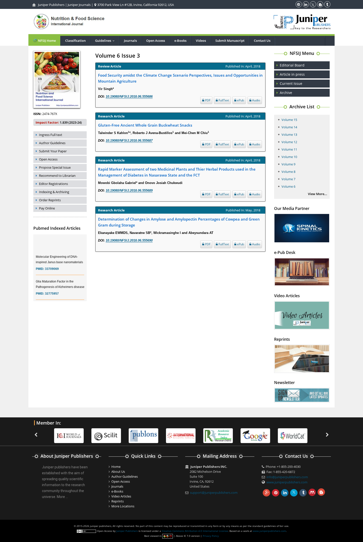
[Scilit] (106, 435)
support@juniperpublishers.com (214, 492)
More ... (62, 497)
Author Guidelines (52, 143)
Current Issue (291, 83)
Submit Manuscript (229, 40)
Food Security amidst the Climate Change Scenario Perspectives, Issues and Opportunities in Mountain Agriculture (180, 78)
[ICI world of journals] (69, 435)
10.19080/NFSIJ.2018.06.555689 (129, 190)
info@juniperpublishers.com (287, 477)
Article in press (292, 74)
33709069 (52, 265)
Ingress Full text (50, 135)
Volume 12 (289, 142)
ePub (240, 100)
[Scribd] (292, 435)
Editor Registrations (53, 183)
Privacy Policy (211, 536)
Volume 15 (289, 119)
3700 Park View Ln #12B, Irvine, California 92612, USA (135, 4)
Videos (201, 40)
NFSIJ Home (46, 40)
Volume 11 (289, 149)
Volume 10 (289, 157)
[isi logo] (181, 435)
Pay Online (47, 208)
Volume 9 (288, 164)
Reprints (117, 501)
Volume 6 (288, 186)
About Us (118, 471)
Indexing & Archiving (54, 192)
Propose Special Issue (55, 167)
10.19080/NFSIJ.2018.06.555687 (129, 140)
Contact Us (262, 40)
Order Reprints (50, 200)
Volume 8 (288, 171)
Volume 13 (289, 134)
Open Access (155, 40)
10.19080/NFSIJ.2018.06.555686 (129, 96)
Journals (130, 40)
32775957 (52, 290)
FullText (223, 100)
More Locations (122, 506)
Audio (255, 100)
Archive (286, 92)
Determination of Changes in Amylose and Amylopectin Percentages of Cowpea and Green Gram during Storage (179, 222)
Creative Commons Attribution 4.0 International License (195, 531)
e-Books (180, 40)
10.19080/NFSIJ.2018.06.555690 (129, 240)
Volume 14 (289, 127)
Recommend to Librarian (57, 175)
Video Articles (121, 496)
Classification (75, 40)
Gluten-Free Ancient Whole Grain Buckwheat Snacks (145, 125)
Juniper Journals (79, 4)
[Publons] (143, 435)
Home (116, 466)
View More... (317, 194)
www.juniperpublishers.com (286, 482)
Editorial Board (292, 65)
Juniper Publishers (51, 4)
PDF (207, 100)
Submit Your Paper (53, 151)
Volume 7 (288, 179)
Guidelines (106, 40)
